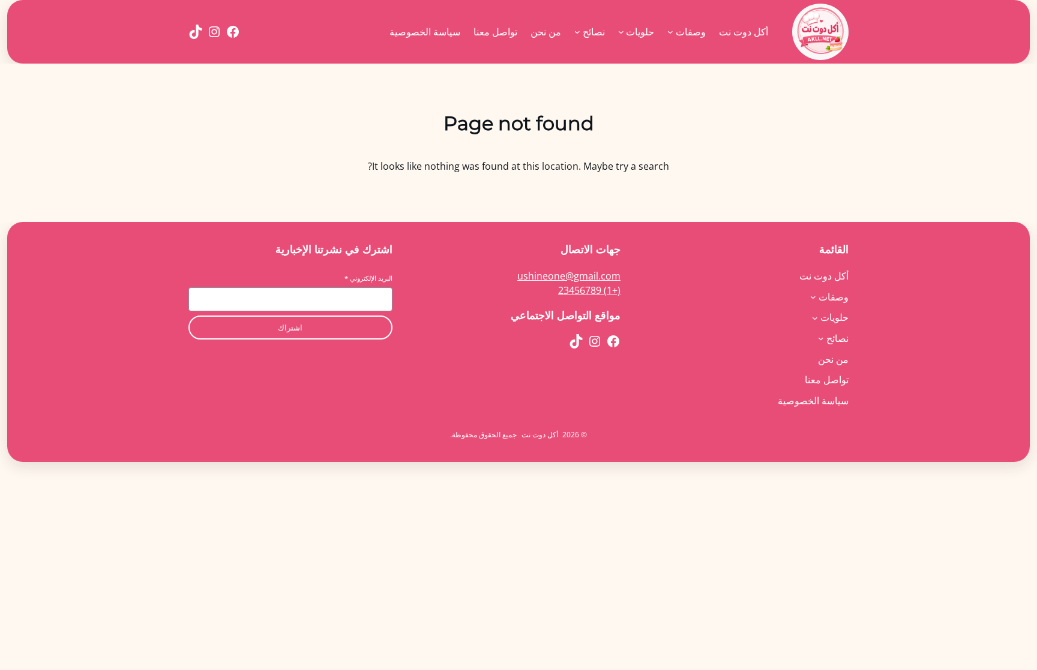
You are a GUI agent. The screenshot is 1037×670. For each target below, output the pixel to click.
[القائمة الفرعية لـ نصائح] (577, 32)
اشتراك (290, 327)
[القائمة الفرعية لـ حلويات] (621, 32)
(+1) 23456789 (589, 290)
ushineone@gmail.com (569, 276)
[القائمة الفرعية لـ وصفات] (670, 32)
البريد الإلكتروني (368, 278)
